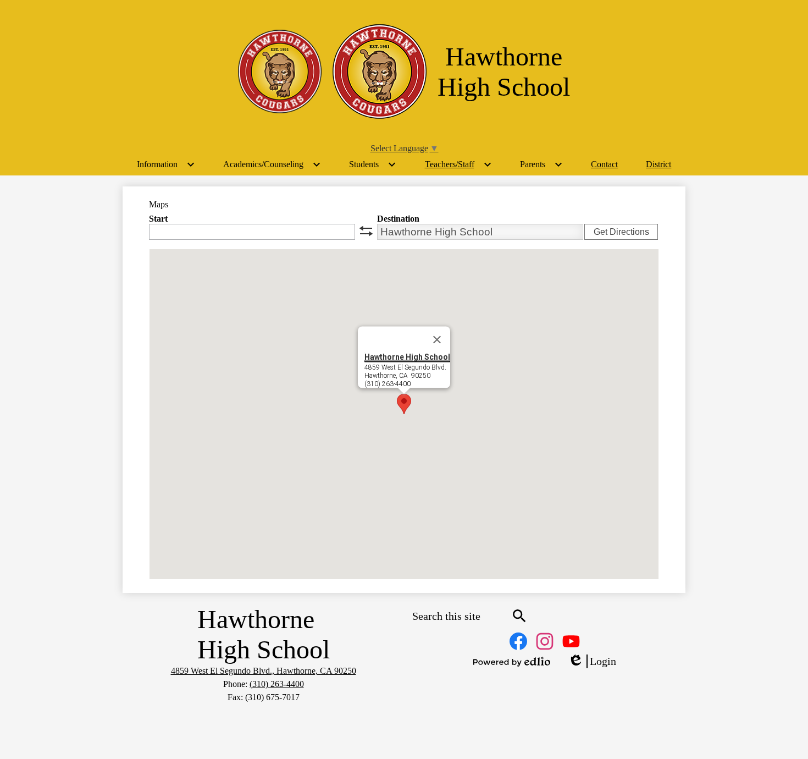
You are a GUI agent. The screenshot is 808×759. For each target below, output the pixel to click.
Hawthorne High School (407, 357)
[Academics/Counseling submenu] (272, 164)
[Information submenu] (166, 164)
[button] (404, 404)
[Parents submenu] (541, 164)
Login (592, 661)
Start (158, 218)
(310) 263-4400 (277, 684)
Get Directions (621, 232)
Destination (398, 218)
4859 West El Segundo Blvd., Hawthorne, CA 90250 (263, 670)
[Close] (437, 340)
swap (366, 231)
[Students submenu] (373, 164)
